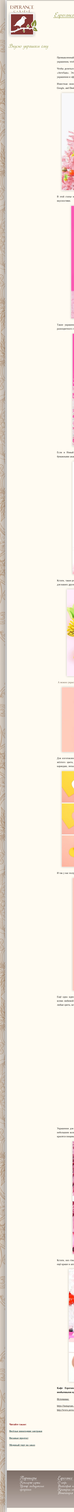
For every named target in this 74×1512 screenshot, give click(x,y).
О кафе (62, 1483)
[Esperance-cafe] (23, 36)
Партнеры (28, 1478)
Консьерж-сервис (30, 1483)
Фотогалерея (65, 1493)
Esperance (65, 1478)
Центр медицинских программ (32, 1488)
